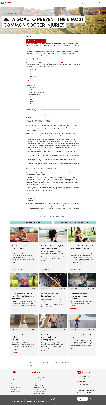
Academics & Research (16, 377)
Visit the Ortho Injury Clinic (31, 222)
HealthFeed (18, 13)
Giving (12, 385)
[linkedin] (87, 384)
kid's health (29, 365)
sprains (32, 362)
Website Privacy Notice (39, 387)
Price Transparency (38, 375)
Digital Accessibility (38, 385)
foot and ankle (51, 364)
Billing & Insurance (84, 3)
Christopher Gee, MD (31, 63)
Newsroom (13, 389)
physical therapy (31, 364)
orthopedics (72, 364)
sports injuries (41, 364)
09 (29, 13)
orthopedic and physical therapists (57, 177)
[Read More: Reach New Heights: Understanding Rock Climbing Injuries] (53, 321)
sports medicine (60, 63)
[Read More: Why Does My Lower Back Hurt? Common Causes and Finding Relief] (24, 279)
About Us (13, 375)
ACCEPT (82, 399)
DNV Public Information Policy (40, 389)
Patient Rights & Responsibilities (41, 377)
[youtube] (84, 384)
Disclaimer (36, 383)
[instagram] (89, 384)
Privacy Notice (47, 401)
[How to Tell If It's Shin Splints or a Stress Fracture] (53, 249)
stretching (30, 141)
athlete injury (66, 362)
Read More (15, 309)
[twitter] (78, 384)
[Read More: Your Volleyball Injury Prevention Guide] (53, 279)
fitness (48, 362)
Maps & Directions (15, 387)
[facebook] (81, 384)
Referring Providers (15, 391)
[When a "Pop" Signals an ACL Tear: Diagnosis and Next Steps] (82, 249)
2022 (25, 13)
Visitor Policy (36, 381)
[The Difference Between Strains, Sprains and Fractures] (24, 249)
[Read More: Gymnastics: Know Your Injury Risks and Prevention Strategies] (24, 321)
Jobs (12, 383)
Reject (92, 399)
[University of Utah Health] (6, 3)
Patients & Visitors (35, 3)
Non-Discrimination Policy (39, 391)
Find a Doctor (17, 3)
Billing (12, 379)
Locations (25, 3)
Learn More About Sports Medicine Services (75, 222)
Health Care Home (8, 13)
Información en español (35, 41)
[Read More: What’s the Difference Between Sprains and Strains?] (82, 279)
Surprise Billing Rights (38, 393)
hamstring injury (56, 362)
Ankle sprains (31, 80)
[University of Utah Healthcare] (86, 372)
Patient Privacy (37, 379)
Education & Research (50, 3)
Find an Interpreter (15, 381)
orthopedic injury (62, 364)
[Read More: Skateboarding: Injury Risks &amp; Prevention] (82, 321)
